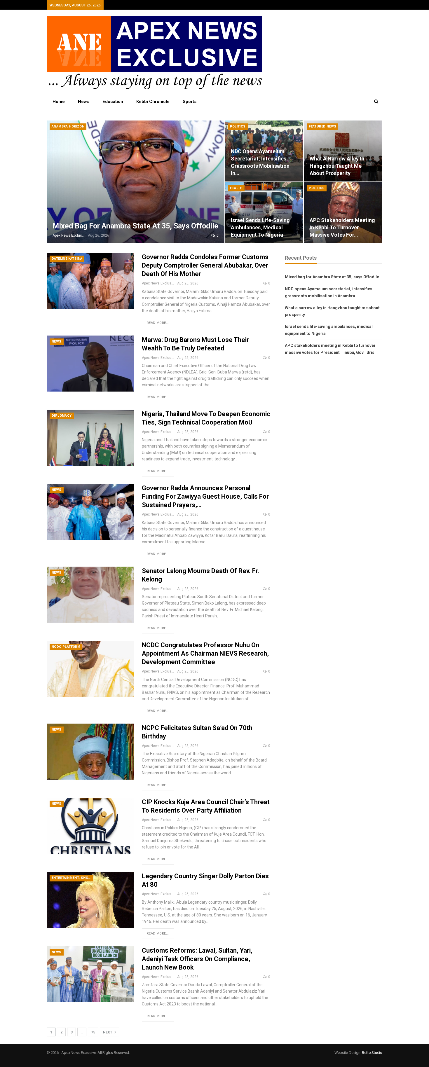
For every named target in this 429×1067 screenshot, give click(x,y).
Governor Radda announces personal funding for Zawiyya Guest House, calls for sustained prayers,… (205, 496)
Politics (238, 126)
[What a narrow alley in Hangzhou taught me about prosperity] (343, 151)
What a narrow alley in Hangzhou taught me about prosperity (337, 166)
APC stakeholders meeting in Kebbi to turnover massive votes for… (342, 227)
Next (108, 1032)
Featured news (322, 126)
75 (93, 1032)
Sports (189, 101)
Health (236, 188)
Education (112, 101)
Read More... (158, 323)
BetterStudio (372, 1052)
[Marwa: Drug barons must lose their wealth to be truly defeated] (90, 364)
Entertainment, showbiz (72, 878)
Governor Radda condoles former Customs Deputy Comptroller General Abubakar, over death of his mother (205, 265)
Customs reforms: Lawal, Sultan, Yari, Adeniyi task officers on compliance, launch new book (197, 959)
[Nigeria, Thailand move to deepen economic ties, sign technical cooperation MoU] (90, 438)
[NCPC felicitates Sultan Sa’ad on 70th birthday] (90, 752)
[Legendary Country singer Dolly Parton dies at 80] (90, 900)
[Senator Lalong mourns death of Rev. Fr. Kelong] (90, 595)
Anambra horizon (68, 126)
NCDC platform (66, 647)
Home (59, 101)
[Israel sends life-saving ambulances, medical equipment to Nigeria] (264, 212)
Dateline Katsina (67, 259)
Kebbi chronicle (153, 101)
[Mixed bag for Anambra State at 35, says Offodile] (135, 181)
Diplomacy (62, 416)
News (83, 101)
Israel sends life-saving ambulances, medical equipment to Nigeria (260, 227)
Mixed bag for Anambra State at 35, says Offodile (135, 226)
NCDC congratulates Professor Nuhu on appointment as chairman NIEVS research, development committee (205, 653)
